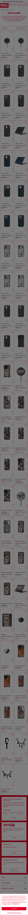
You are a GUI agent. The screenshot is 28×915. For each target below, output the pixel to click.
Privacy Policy (7, 903)
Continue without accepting (14, 912)
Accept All (14, 908)
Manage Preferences (17, 902)
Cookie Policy (16, 903)
